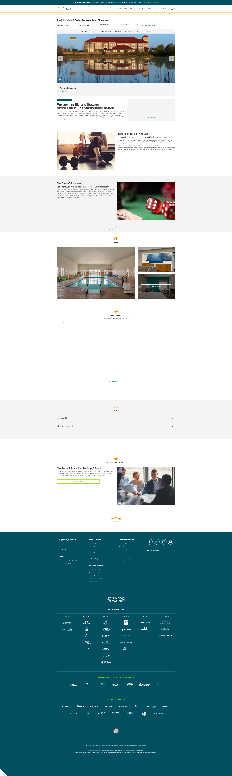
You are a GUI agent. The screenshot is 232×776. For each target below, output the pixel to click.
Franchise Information (126, 550)
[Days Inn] (86, 623)
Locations (62, 547)
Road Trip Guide (64, 550)
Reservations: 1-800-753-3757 (68, 560)
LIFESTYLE (125, 616)
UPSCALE (146, 616)
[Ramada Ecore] (106, 663)
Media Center (123, 547)
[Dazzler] (126, 636)
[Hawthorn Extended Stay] (67, 623)
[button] (55, 3)
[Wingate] (106, 629)
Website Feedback (153, 550)
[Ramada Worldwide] (106, 656)
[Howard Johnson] (86, 643)
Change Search (159, 13)
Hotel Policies (151, 117)
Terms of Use (93, 550)
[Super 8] (86, 629)
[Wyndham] (145, 623)
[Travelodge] (86, 649)
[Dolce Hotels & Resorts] (165, 629)
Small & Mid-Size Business (97, 578)
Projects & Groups (94, 575)
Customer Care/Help (65, 563)
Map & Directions (106, 31)
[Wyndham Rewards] (116, 599)
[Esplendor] (126, 629)
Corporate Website (125, 544)
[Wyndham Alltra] (126, 649)
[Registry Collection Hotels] (165, 623)
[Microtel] (86, 636)
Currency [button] (171, 13)
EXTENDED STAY (67, 616)
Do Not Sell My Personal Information (100, 559)
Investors (121, 553)
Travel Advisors (93, 581)
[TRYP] (126, 623)
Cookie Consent (94, 556)
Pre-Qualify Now (154, 2)
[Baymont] (106, 649)
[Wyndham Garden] (106, 636)
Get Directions (113, 381)
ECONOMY (86, 616)
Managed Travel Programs (97, 572)
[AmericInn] (106, 643)
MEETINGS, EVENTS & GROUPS (133, 31)
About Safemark (94, 553)
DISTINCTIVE (165, 616)
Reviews (148, 31)
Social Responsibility (125, 559)
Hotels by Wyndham (116, 610)
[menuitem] (120, 8)
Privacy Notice (93, 547)
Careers (121, 556)
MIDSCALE (106, 616)
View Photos (156, 286)
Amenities (118, 31)
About (60, 544)
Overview (84, 31)
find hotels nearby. (150, 25)
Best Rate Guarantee (95, 544)
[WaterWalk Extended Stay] (67, 629)
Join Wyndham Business (96, 569)
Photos (94, 31)
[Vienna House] (126, 643)
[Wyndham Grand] (165, 636)
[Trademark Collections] (145, 629)
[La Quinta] (106, 623)
